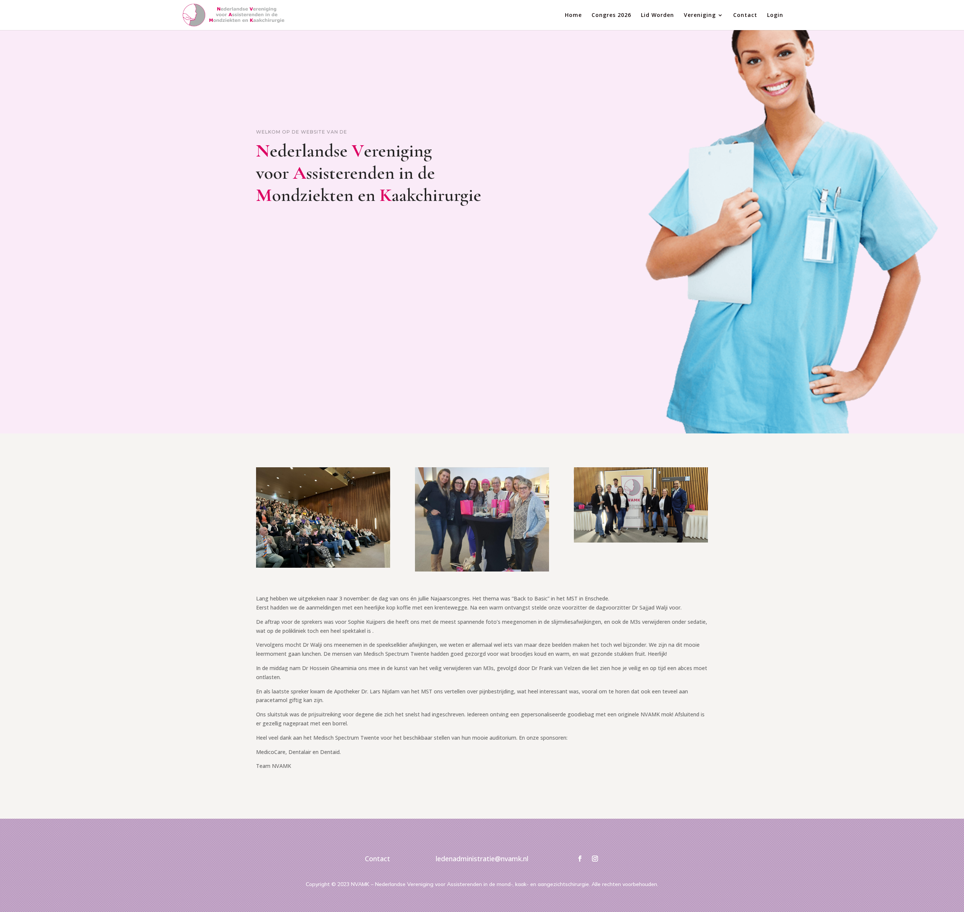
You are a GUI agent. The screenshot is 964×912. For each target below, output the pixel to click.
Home (573, 15)
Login (775, 15)
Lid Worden (657, 15)
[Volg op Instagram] (595, 859)
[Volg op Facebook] (580, 859)
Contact (745, 15)
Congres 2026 (611, 15)
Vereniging (700, 15)
